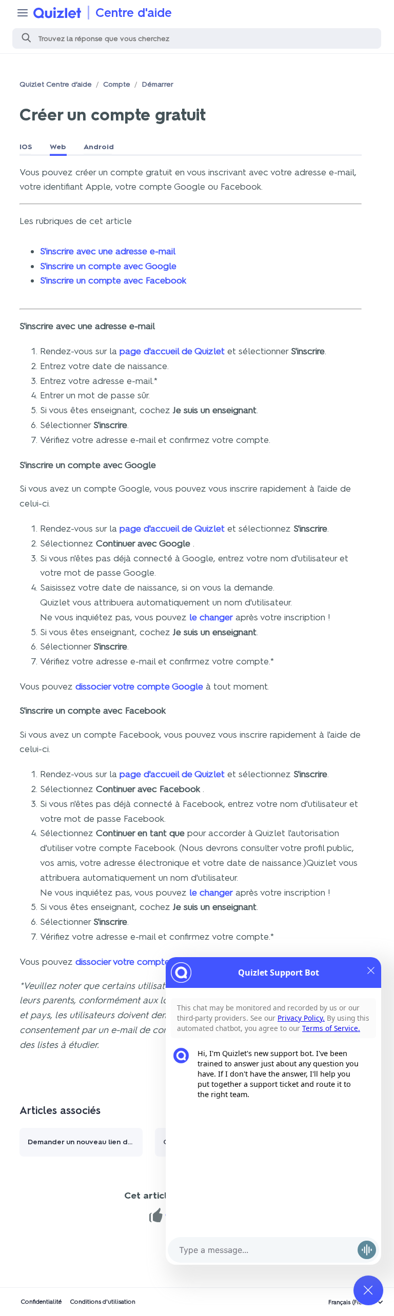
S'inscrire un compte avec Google (108, 266)
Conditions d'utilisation (102, 1301)
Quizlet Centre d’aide (55, 84)
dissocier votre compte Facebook (144, 961)
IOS (25, 147)
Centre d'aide (133, 12)
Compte (116, 84)
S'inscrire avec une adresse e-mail (107, 251)
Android (99, 147)
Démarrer (157, 84)
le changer (211, 617)
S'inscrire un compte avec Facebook (113, 280)
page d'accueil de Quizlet (172, 351)
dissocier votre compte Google (139, 686)
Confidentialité (41, 1301)
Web (58, 147)
